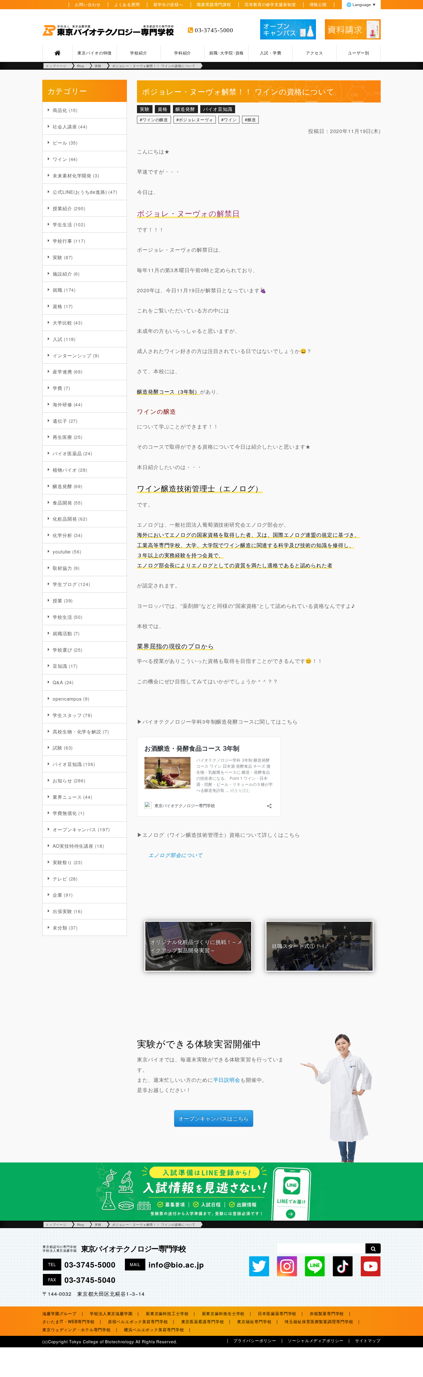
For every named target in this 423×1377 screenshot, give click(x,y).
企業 (57, 895)
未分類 (60, 927)
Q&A (58, 682)
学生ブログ (65, 584)
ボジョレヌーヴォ (196, 119)
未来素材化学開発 (72, 175)
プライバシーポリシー (254, 1340)
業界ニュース (67, 797)
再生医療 (62, 437)
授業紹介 (62, 208)
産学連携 (62, 371)
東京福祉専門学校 (254, 1321)
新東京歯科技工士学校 (167, 1313)
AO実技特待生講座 (73, 846)
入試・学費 (270, 53)
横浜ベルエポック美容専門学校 (154, 1329)
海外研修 (62, 404)
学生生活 (62, 224)
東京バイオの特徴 (94, 53)
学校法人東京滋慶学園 (111, 1313)
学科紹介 (182, 53)
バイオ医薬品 (67, 453)
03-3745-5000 (214, 30)
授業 (57, 600)
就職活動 (62, 633)
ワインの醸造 (155, 119)
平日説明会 (226, 1079)
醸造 (251, 119)
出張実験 (62, 911)
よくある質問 (127, 4)
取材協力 (62, 568)
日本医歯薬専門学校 (277, 1313)
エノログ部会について (175, 854)
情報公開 (318, 4)
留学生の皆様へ (168, 4)
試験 (57, 747)
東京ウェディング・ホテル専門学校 (76, 1329)
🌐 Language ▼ (361, 4)
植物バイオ (65, 469)
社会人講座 (65, 126)
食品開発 (62, 502)
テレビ (60, 878)
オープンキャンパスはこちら (213, 1118)
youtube (62, 551)
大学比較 (62, 322)
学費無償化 (65, 813)
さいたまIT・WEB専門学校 (68, 1321)
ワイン (60, 159)
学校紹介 (138, 53)
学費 (57, 388)
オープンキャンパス (74, 829)
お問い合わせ (87, 4)
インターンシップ (72, 355)
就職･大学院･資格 (226, 53)
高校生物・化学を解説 (77, 731)
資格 (57, 306)
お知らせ (62, 780)
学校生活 (62, 617)
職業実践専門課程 (214, 4)
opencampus (67, 698)
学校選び (62, 649)
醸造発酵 (62, 486)
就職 (57, 290)
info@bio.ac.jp (176, 1264)
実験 (57, 257)
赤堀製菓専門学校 (327, 1313)
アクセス (314, 53)
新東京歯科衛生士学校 (223, 1313)
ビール (60, 142)
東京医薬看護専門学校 (202, 1321)
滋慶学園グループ (59, 1313)
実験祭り (62, 862)
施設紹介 (62, 273)
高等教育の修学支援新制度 (270, 4)
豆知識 (60, 666)
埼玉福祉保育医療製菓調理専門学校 (319, 1321)
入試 (57, 339)
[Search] (373, 1248)
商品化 (60, 110)
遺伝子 (60, 421)
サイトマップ (368, 1340)
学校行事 (62, 241)
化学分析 (62, 535)
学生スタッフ (67, 715)
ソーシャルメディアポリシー (315, 1340)
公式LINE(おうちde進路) (80, 192)
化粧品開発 (65, 518)
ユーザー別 (358, 53)
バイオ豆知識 (67, 764)
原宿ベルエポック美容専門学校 (138, 1321)
